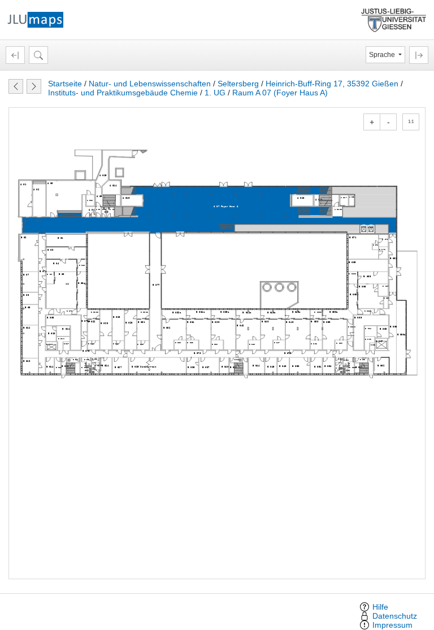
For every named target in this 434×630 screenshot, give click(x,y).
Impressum (392, 624)
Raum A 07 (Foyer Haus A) (280, 92)
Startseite (65, 83)
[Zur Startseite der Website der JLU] (394, 19)
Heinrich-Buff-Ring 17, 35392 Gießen (332, 83)
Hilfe (380, 606)
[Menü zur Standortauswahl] (15, 55)
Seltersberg (238, 83)
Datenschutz (394, 615)
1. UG (215, 92)
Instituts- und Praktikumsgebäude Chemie (123, 92)
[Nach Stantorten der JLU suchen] (38, 55)
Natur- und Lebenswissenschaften (150, 83)
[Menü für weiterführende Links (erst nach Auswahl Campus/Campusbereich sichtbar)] (418, 55)
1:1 (411, 121)
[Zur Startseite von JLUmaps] (35, 19)
